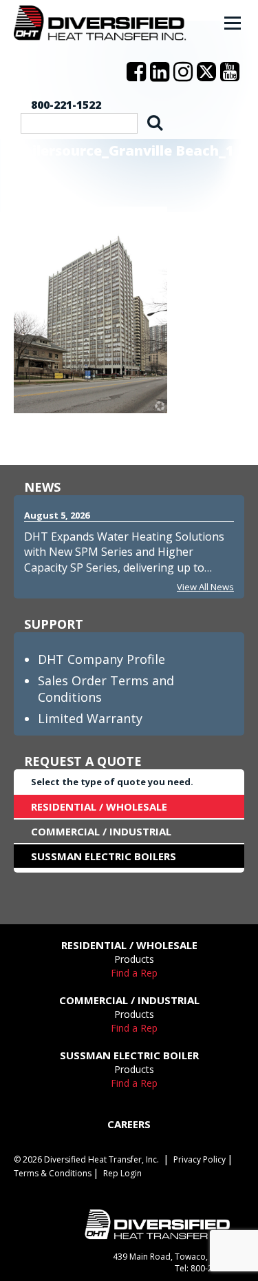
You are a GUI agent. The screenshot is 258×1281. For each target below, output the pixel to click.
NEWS (42, 487)
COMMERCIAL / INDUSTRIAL (101, 831)
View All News (205, 587)
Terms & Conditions (53, 1173)
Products (134, 959)
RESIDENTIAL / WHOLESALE (99, 806)
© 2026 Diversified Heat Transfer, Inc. (86, 1159)
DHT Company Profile (101, 659)
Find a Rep (134, 972)
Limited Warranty (90, 718)
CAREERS (129, 1124)
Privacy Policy (199, 1159)
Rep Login (122, 1173)
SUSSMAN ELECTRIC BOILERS (103, 856)
